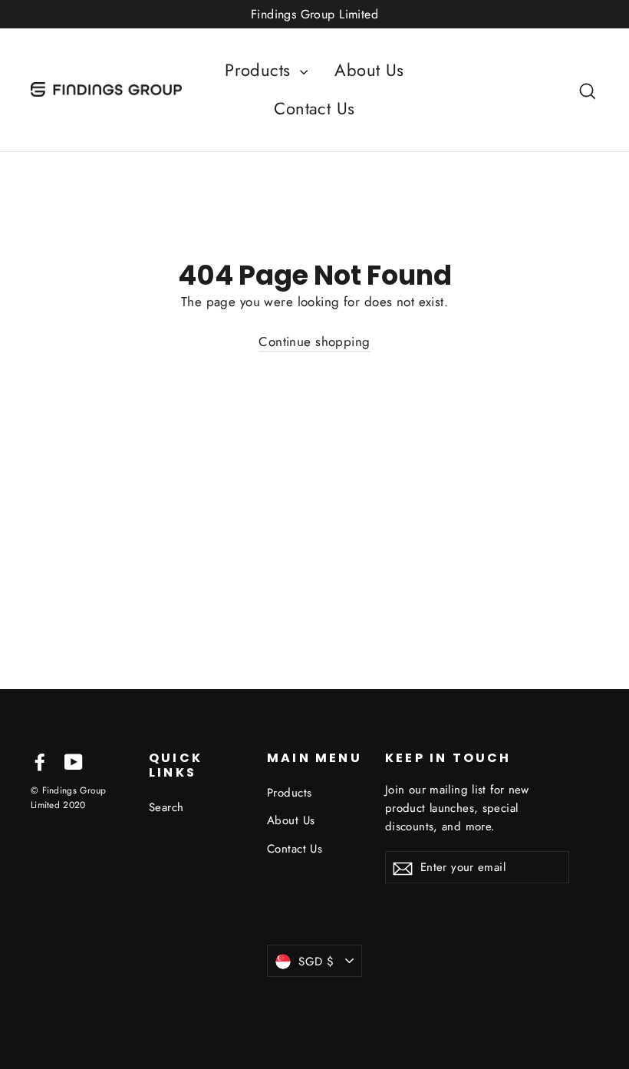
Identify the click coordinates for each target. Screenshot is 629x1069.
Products (260, 70)
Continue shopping (314, 341)
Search (166, 807)
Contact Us (314, 108)
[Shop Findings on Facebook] (40, 761)
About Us (368, 70)
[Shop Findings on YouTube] (73, 761)
